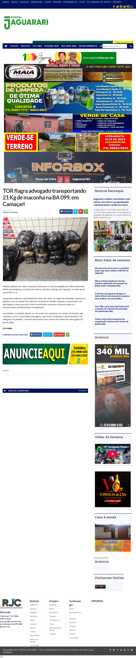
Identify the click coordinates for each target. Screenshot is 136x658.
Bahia (15, 2)
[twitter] (117, 6)
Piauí (82, 2)
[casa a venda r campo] (68, 132)
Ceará (47, 2)
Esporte (72, 618)
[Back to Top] (131, 650)
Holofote (33, 616)
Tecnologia (34, 645)
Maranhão (36, 2)
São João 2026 (68, 46)
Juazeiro (33, 624)
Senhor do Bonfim (34, 640)
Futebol (72, 626)
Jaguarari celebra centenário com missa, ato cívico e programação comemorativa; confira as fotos (112, 202)
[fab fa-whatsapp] (131, 6)
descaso (33, 608)
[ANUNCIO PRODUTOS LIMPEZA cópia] (68, 112)
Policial (72, 630)
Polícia (14, 46)
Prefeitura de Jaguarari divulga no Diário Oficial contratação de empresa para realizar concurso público (112, 296)
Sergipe (117, 2)
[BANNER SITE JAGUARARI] (68, 63)
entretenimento (75, 613)
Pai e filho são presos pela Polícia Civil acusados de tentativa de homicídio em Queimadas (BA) (112, 308)
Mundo (33, 628)
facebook (82, 390)
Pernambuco (70, 2)
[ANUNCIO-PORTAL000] (45, 363)
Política (25, 46)
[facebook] (113, 6)
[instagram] (121, 6)
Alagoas (24, 2)
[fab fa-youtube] (124, 650)
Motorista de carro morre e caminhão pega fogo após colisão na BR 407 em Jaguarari (112, 270)
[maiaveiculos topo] (68, 81)
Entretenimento (88, 46)
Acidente (33, 605)
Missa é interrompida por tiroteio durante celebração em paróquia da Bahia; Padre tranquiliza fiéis (111, 283)
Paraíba (57, 2)
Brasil (6, 2)
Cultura (37, 46)
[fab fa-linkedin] (121, 650)
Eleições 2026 (51, 46)
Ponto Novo (35, 635)
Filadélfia (33, 612)
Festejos (72, 622)
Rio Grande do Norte (99, 2)
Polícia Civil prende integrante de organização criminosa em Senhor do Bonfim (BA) (111, 321)
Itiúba (32, 620)
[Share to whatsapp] (86, 211)
